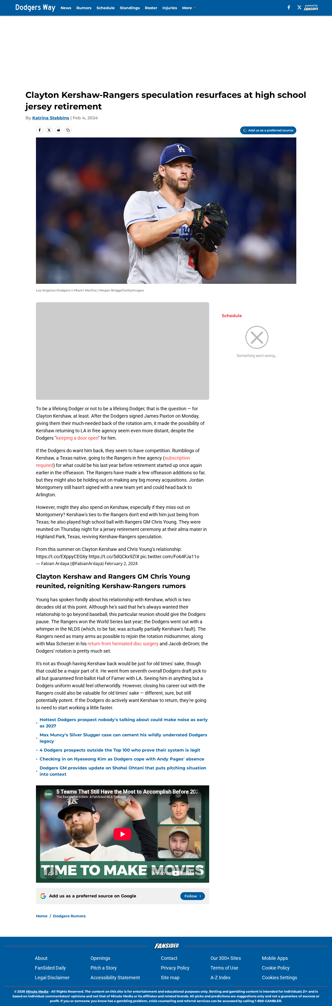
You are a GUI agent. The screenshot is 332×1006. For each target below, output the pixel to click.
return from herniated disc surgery (123, 643)
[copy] (68, 130)
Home (42, 916)
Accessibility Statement (115, 977)
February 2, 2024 (121, 563)
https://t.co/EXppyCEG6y (62, 556)
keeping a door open (77, 438)
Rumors (83, 8)
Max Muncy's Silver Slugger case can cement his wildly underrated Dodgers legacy (123, 738)
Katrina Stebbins (50, 117)
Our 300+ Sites (225, 958)
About (41, 958)
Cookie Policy (276, 968)
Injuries (169, 8)
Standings (130, 8)
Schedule (106, 8)
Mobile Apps (275, 958)
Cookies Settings (279, 977)
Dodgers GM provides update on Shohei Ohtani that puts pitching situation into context (123, 771)
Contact (169, 958)
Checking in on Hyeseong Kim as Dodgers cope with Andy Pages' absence (122, 759)
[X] (299, 7)
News (66, 8)
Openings (100, 958)
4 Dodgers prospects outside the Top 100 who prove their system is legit (120, 750)
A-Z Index (220, 977)
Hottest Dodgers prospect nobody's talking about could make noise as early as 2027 (124, 722)
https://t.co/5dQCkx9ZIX (114, 556)
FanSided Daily (50, 968)
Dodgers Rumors (69, 916)
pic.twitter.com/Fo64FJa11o (169, 556)
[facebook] (289, 7)
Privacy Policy (175, 968)
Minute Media (37, 991)
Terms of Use (224, 968)
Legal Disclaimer (52, 977)
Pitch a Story (104, 968)
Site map (170, 977)
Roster (151, 8)
